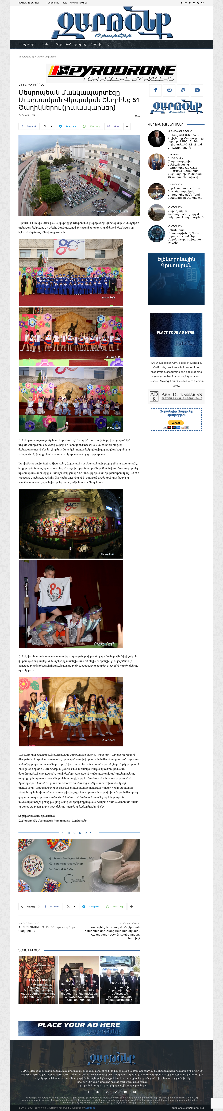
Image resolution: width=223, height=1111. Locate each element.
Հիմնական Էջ (26, 56)
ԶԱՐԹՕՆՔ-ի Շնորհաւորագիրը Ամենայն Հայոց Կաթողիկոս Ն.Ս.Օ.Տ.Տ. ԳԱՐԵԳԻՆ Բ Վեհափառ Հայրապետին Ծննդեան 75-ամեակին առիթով (185, 168)
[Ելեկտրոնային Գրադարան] (176, 279)
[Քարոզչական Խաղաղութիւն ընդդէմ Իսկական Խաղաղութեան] (156, 212)
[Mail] (186, 3)
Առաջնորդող (175, 184)
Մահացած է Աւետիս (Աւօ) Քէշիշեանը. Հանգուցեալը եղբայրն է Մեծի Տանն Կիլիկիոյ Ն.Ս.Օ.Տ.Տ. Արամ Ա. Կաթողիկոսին (186, 141)
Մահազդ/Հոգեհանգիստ (180, 131)
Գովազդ (79, 833)
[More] (127, 126)
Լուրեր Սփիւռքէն (46, 56)
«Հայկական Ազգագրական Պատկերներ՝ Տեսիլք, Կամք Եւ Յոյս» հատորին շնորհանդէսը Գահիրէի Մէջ (38, 992)
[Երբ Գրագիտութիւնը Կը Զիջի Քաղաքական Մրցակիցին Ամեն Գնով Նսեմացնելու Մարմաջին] (156, 191)
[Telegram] (198, 3)
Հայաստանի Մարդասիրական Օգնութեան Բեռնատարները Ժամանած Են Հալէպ (119, 994)
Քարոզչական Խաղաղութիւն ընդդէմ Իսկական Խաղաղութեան (186, 214)
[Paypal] (190, 3)
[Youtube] (202, 3)
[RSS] (194, 3)
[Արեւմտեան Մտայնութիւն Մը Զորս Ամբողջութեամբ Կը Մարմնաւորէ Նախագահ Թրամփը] (156, 233)
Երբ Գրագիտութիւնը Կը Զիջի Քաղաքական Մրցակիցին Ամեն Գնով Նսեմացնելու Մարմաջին (185, 193)
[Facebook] (181, 3)
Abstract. (90, 1107)
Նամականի (173, 154)
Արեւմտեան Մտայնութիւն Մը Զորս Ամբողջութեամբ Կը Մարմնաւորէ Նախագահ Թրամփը (185, 236)
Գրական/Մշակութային (38, 980)
